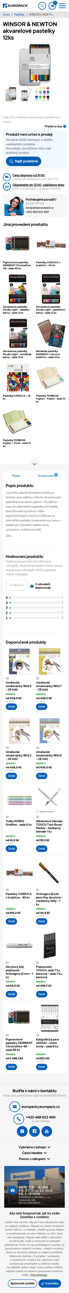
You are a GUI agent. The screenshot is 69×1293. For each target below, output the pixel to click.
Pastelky (19, 14)
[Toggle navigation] (42, 6)
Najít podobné (26, 161)
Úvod (6, 14)
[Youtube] (46, 1131)
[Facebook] (34, 1131)
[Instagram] (22, 1131)
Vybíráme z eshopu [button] (32, 1147)
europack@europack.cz (40, 207)
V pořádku (51, 1283)
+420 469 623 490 (37, 212)
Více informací (38, 1274)
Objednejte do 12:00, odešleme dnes (38, 185)
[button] (31, 81)
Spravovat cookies (22, 1283)
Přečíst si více (53, 126)
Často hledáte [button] (32, 1153)
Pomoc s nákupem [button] (32, 1159)
